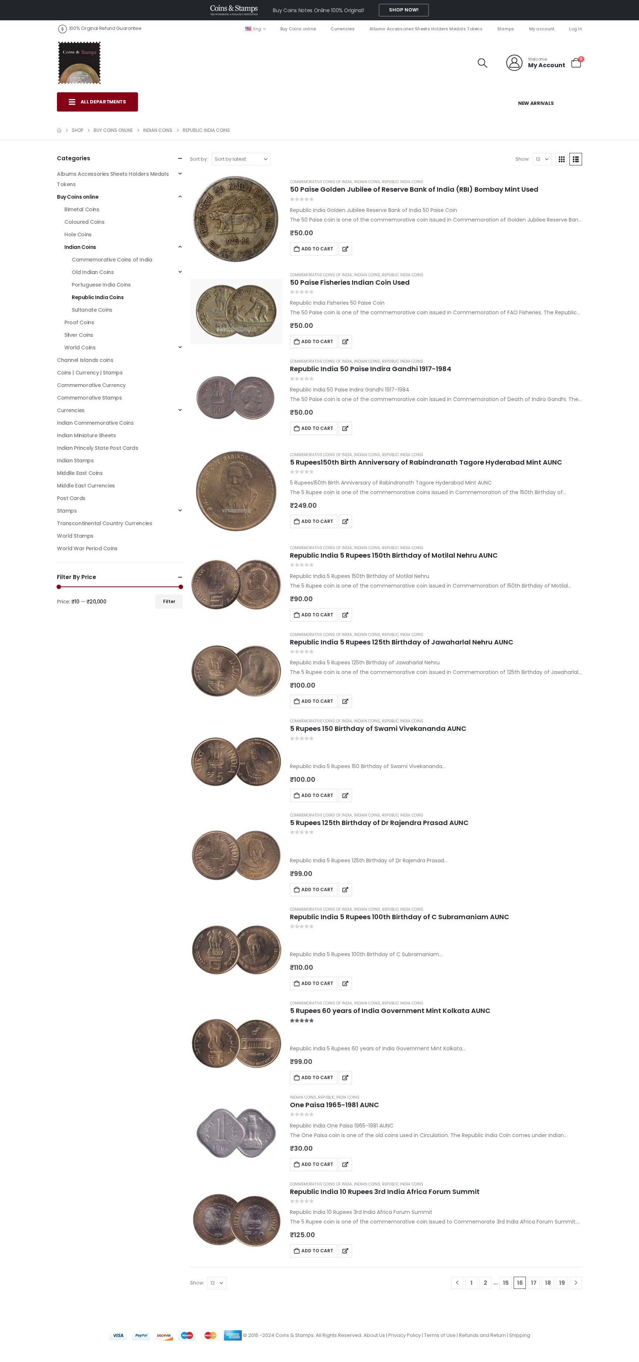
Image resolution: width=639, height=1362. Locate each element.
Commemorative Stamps (89, 397)
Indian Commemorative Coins (95, 423)
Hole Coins (78, 234)
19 (562, 1283)
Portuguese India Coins (101, 284)
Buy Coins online (298, 29)
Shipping (519, 1335)
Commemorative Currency (91, 385)
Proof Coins (79, 322)
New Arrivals (536, 103)
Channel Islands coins (85, 360)
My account (542, 29)
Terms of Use (440, 1335)
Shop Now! (404, 10)
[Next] (576, 1283)
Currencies (343, 29)
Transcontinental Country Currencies (104, 523)
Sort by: (199, 158)
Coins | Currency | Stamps (90, 372)
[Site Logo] (79, 63)
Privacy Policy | (406, 1335)
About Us (374, 1335)
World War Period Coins (87, 548)
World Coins (79, 347)
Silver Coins (78, 335)
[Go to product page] (236, 218)
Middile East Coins (79, 473)
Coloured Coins (84, 222)
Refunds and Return (482, 1335)
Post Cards (71, 498)
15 (506, 1283)
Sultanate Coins (92, 310)
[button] (482, 63)
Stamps (505, 29)
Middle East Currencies (86, 485)
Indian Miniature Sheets (86, 435)
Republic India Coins (402, 182)
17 (534, 1283)
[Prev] (457, 1283)
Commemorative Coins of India (321, 182)
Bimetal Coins (81, 209)
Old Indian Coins (93, 272)
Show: (522, 158)
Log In (575, 29)
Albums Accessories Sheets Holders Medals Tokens (426, 29)
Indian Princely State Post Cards (97, 448)
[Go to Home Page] (59, 130)
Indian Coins (367, 182)
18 (548, 1283)
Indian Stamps (75, 460)
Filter (169, 601)
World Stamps (75, 536)
